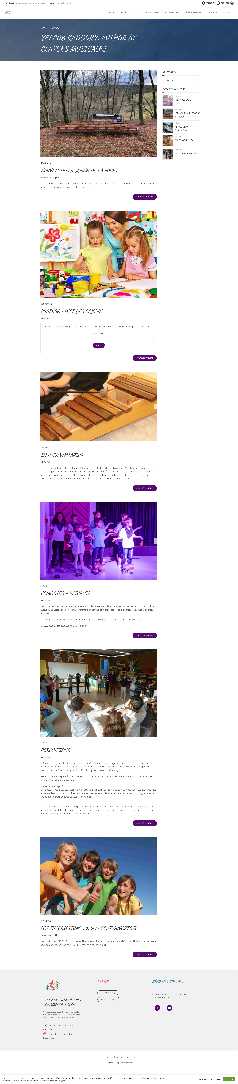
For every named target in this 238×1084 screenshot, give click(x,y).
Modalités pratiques (148, 12)
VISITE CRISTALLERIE (185, 153)
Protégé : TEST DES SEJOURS (71, 311)
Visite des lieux (172, 12)
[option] (98, 254)
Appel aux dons (183, 99)
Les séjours (126, 12)
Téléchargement (193, 12)
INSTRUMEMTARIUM (62, 454)
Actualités (45, 163)
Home (43, 28)
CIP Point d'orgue (184, 140)
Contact (226, 12)
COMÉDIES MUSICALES (65, 593)
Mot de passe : (98, 332)
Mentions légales (57, 1080)
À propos (212, 12)
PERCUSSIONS (55, 750)
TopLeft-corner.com (124, 1062)
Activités (110, 12)
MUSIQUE (44, 447)
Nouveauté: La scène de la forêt (78, 170)
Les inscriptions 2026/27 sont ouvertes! (88, 928)
